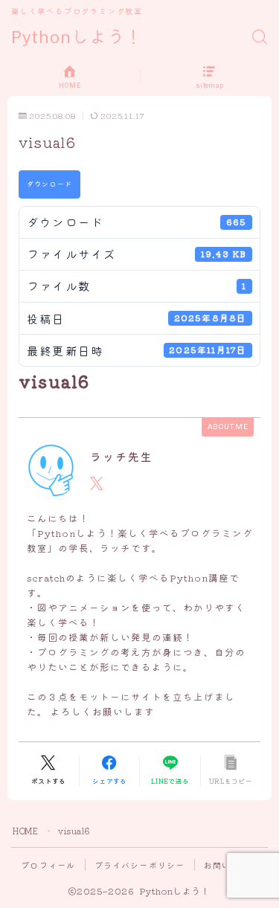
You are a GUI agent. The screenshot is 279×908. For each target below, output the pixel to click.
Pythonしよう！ (77, 37)
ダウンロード (49, 183)
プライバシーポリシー (139, 865)
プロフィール (48, 865)
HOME (25, 831)
